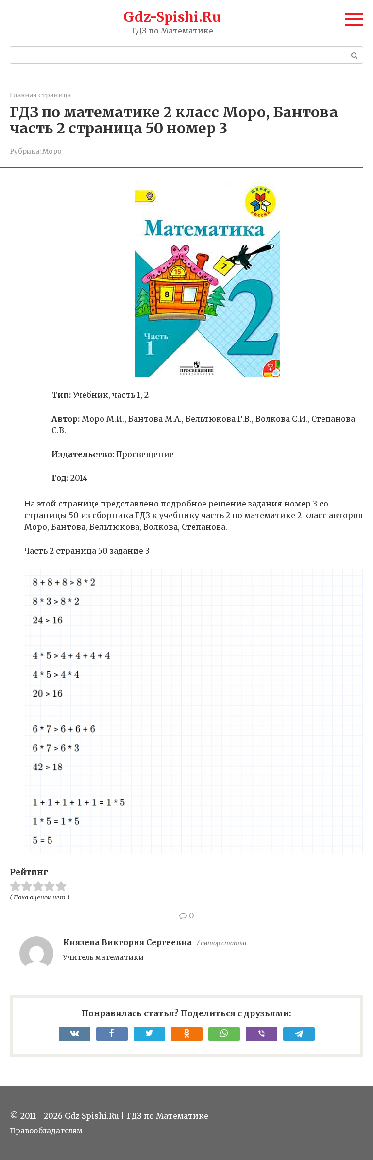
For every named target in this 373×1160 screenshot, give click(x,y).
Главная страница (40, 94)
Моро (52, 151)
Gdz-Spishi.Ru (172, 17)
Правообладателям (46, 1131)
